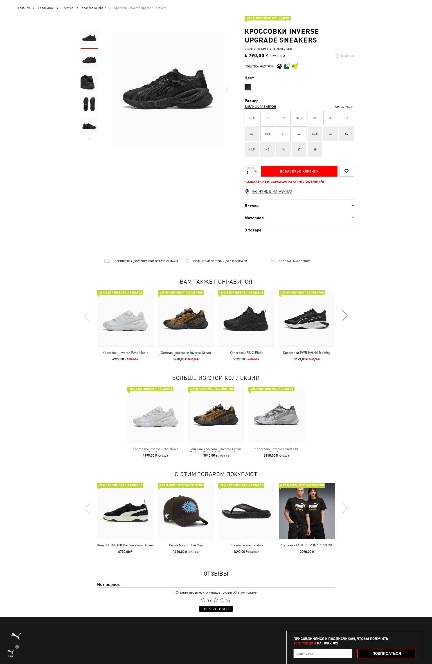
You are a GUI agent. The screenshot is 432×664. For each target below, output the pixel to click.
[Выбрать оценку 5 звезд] (228, 600)
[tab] (299, 206)
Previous (87, 316)
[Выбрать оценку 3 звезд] (216, 600)
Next (227, 89)
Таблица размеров (260, 106)
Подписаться (386, 653)
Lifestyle (67, 8)
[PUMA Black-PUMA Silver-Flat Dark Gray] (247, 87)
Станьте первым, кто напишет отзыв (268, 48)
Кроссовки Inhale (93, 8)
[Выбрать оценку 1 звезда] (203, 600)
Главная (24, 8)
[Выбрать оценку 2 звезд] (209, 600)
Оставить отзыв (216, 609)
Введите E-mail (305, 653)
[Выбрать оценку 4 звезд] (222, 600)
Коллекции (46, 8)
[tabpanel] (168, 89)
